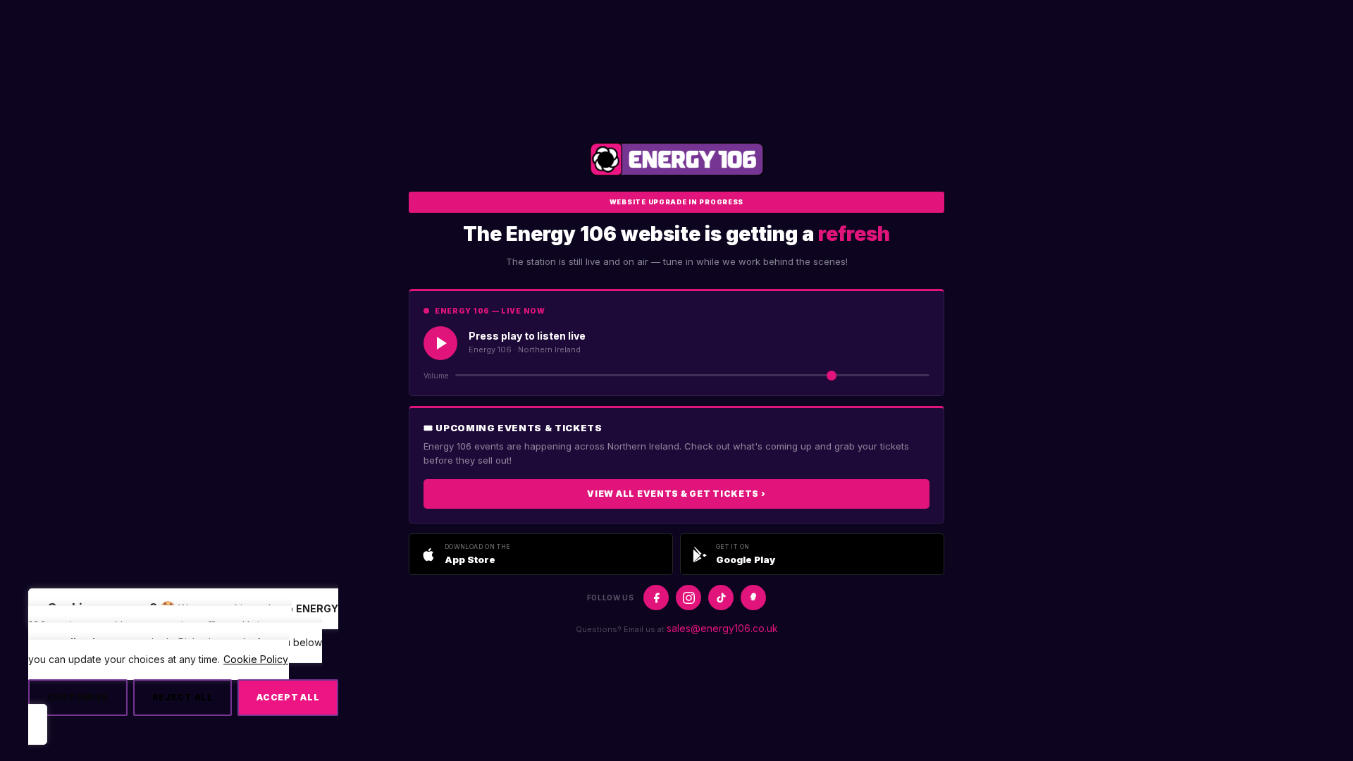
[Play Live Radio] (440, 343)
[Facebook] (656, 597)
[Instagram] (688, 597)
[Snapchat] (753, 597)
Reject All (183, 697)
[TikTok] (721, 597)
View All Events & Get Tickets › (676, 493)
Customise (78, 697)
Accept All (288, 697)
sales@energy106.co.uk (722, 628)
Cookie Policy (255, 659)
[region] (183, 666)
